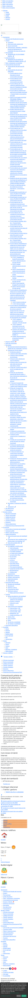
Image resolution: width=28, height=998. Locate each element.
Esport (5, 958)
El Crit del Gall (7, 950)
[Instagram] (15, 968)
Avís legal (5, 974)
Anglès (7, 16)
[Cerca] (20, 33)
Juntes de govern (7, 896)
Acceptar (24, 995)
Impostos (5, 669)
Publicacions (6, 827)
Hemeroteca (6, 953)
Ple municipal (6, 895)
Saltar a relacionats (7, 6)
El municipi (4, 926)
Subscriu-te (4, 874)
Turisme (5, 938)
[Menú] (1, 35)
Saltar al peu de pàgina (8, 8)
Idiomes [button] (5, 10)
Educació (5, 957)
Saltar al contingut (7, 2)
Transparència (7, 908)
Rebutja (19, 995)
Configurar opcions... (6, 995)
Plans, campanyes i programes (11, 898)
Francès (7, 19)
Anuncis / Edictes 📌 (8, 902)
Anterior (3, 862)
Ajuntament (4, 890)
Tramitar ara (6, 784)
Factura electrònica (8, 670)
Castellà (7, 14)
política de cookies (14, 993)
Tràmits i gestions (8, 665)
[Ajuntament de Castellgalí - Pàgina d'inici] (10, 28)
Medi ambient (7, 965)
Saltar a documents (7, 4)
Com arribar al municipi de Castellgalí (13, 927)
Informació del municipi (9, 936)
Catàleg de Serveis (8, 663)
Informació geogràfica (9, 939)
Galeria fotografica (8, 933)
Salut (4, 962)
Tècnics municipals (8, 662)
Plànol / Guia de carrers (9, 931)
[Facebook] (10, 968)
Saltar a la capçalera (7, 1)
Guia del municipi (8, 934)
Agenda (5, 822)
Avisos (5, 825)
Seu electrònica (7, 907)
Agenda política (7, 824)
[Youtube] (13, 968)
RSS (4, 951)
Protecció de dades (8, 972)
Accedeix (3, 839)
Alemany (7, 17)
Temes (2, 955)
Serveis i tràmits (8, 657)
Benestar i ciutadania (9, 964)
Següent (7, 862)
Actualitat (3, 941)
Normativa (6, 905)
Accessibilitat (6, 976)
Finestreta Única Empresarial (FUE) (12, 672)
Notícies (5, 820)
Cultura (5, 960)
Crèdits (5, 970)
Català (7, 12)
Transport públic (7, 929)
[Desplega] (14, 657)
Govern (5, 893)
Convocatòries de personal (10, 900)
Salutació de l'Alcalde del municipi (12, 891)
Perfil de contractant (8, 903)
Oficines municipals (8, 660)
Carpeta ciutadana (8, 667)
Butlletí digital (7, 948)
